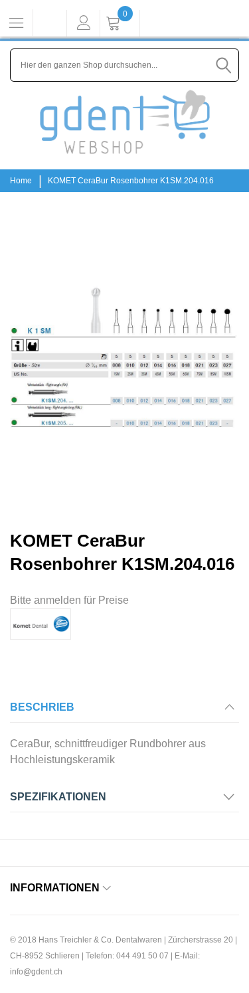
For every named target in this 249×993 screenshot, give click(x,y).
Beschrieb (42, 707)
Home (21, 180)
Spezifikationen (58, 796)
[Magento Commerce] (124, 122)
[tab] (124, 711)
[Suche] (223, 65)
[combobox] (124, 65)
